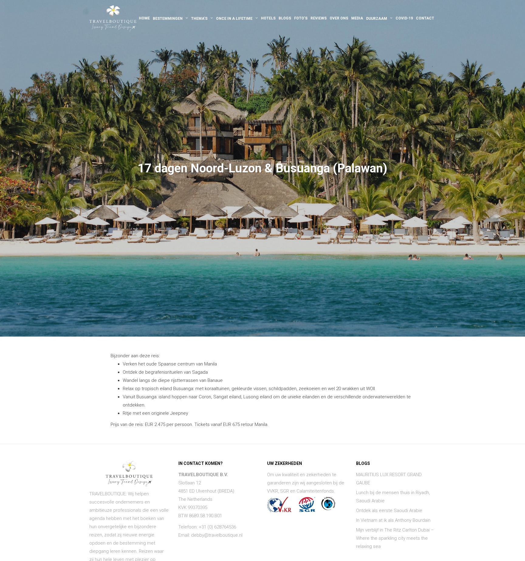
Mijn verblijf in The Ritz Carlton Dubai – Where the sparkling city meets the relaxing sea (395, 538)
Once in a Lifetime (234, 18)
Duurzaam (376, 18)
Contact (425, 18)
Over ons (339, 18)
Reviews (319, 18)
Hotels (268, 18)
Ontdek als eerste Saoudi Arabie (389, 510)
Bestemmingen (168, 18)
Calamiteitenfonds (315, 491)
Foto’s (300, 18)
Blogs (285, 18)
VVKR (272, 491)
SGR (284, 491)
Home (144, 18)
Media (357, 18)
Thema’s (199, 18)
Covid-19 (404, 18)
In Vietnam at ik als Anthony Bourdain (393, 520)
